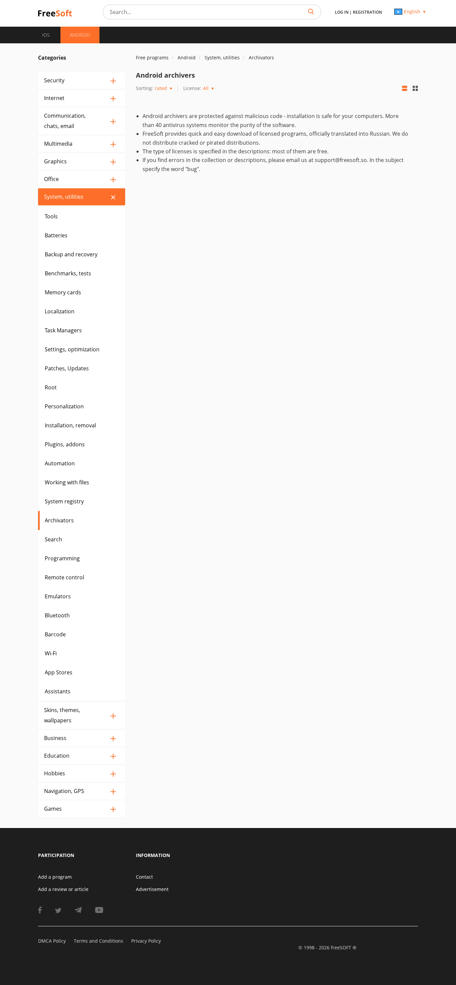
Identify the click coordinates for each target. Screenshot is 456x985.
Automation (60, 463)
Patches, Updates (67, 368)
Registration (367, 12)
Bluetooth (57, 615)
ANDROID (80, 35)
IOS (46, 35)
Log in (342, 12)
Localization (59, 311)
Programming (62, 558)
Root (51, 387)
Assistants (57, 691)
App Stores (58, 672)
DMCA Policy (52, 941)
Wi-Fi (51, 653)
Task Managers (63, 330)
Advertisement (152, 889)
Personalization (64, 406)
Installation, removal (70, 425)
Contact (144, 877)
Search (53, 539)
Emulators (58, 596)
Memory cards (63, 292)
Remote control (64, 577)
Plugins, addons (65, 444)
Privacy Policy (146, 941)
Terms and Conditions (98, 941)
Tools (51, 216)
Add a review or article (63, 889)
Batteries (56, 235)
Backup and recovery (71, 254)
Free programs (152, 57)
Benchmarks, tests (68, 273)
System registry (64, 501)
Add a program (55, 877)
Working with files (67, 482)
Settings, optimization (72, 349)
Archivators (59, 520)
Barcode (55, 634)
